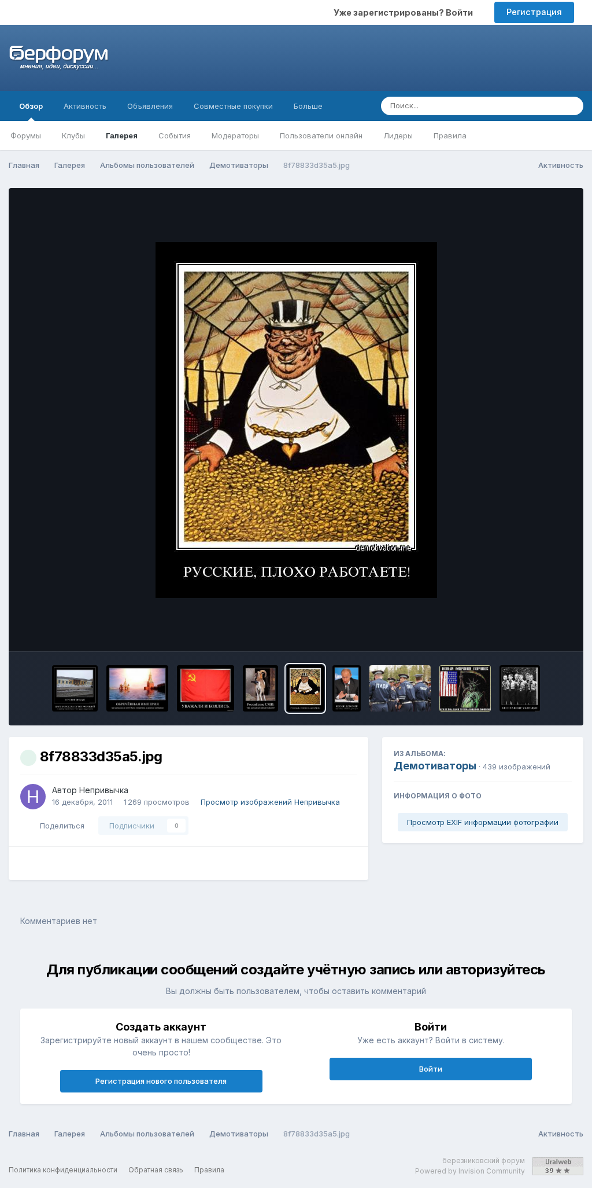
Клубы (73, 135)
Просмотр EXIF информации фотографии (482, 822)
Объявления (150, 106)
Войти (430, 1068)
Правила (450, 135)
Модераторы (235, 135)
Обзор (31, 106)
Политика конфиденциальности (63, 1169)
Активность (85, 106)
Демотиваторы (435, 766)
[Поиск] (571, 106)
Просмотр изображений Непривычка (270, 801)
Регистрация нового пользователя (161, 1081)
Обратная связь (155, 1169)
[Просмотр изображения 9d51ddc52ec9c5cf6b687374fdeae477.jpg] (137, 688)
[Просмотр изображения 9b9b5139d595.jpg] (260, 688)
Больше (308, 106)
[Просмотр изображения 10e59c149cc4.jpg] (74, 688)
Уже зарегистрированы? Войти (405, 12)
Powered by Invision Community (470, 1171)
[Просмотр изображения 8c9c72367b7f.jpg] (465, 688)
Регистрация (534, 12)
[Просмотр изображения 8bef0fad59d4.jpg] (519, 688)
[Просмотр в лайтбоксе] (296, 420)
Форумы (25, 135)
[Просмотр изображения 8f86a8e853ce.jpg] (346, 688)
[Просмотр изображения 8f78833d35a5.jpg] (305, 688)
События (174, 135)
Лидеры (398, 135)
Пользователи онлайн (321, 135)
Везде (532, 105)
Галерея (122, 135)
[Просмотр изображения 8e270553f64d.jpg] (400, 688)
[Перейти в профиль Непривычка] (33, 796)
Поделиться (59, 825)
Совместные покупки (233, 106)
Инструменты (531, 630)
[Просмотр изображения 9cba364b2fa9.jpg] (205, 688)
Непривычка (103, 790)
